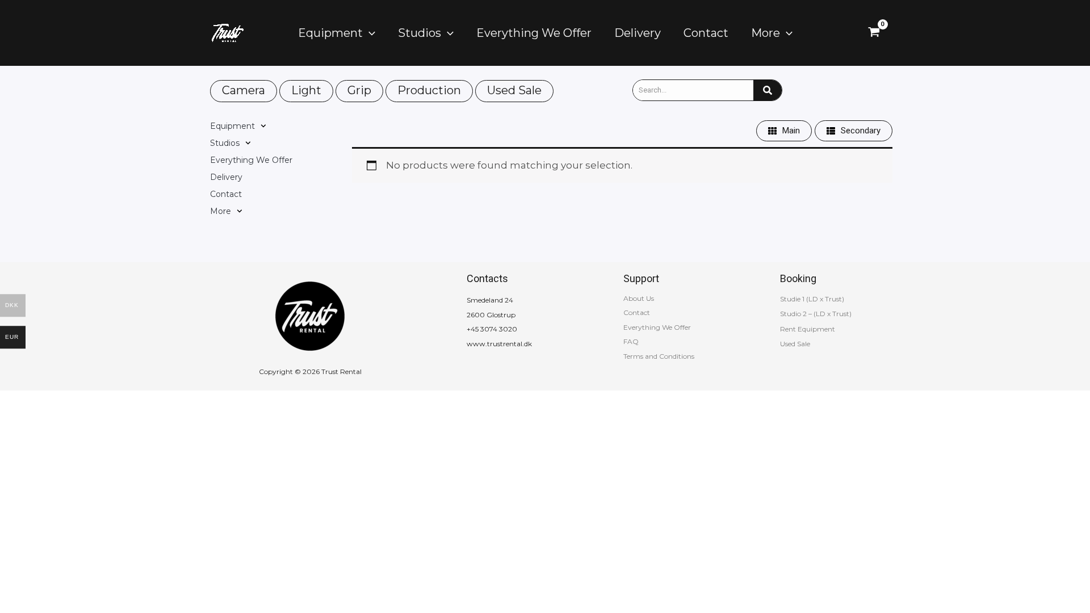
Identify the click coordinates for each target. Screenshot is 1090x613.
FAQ (631, 341)
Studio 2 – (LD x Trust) (816, 313)
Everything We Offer (251, 160)
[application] (369, 32)
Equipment (232, 126)
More (220, 211)
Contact (226, 194)
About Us (638, 298)
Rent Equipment (807, 329)
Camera (243, 90)
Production (429, 90)
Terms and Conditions (658, 356)
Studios (225, 143)
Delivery (226, 177)
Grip (359, 90)
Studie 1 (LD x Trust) (812, 299)
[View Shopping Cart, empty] (874, 33)
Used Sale (514, 90)
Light (306, 90)
